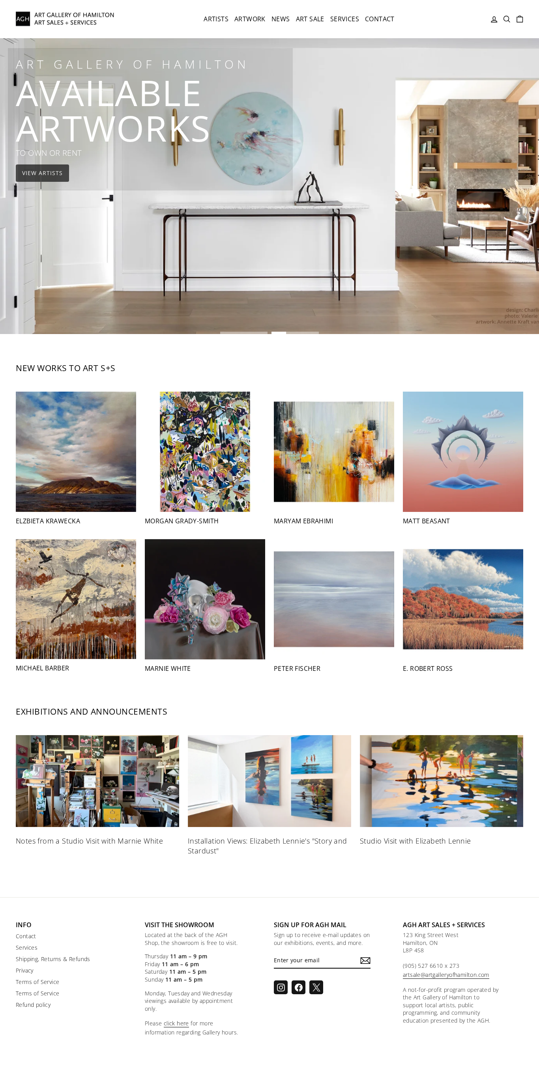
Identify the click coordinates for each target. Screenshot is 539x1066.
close (270, 643)
